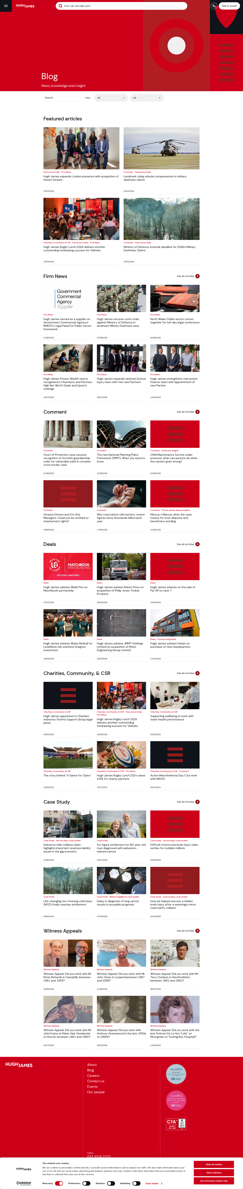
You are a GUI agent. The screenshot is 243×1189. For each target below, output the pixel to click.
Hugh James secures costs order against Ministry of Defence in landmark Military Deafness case (118, 322)
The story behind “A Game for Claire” (67, 775)
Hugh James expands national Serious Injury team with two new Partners (121, 380)
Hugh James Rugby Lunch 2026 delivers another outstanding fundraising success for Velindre (74, 248)
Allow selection (213, 1172)
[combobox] (111, 98)
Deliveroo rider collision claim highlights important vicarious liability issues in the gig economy (67, 848)
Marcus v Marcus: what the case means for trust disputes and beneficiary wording (171, 518)
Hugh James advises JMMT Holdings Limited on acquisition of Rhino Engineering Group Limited (120, 647)
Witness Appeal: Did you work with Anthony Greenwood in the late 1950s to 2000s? (121, 1033)
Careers (93, 1075)
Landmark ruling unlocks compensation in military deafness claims (155, 178)
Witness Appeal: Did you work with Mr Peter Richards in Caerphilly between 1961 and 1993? (67, 977)
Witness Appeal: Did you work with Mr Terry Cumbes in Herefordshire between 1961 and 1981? (174, 977)
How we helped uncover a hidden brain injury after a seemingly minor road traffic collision (173, 904)
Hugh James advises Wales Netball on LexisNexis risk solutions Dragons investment (67, 647)
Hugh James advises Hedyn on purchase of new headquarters (170, 645)
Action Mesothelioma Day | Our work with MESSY (173, 777)
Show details (152, 1183)
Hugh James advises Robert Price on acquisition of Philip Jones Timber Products (120, 590)
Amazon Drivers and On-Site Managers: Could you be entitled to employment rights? (66, 518)
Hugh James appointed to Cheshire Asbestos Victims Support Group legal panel (68, 719)
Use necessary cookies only (214, 1181)
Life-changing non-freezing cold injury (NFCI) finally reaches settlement (67, 902)
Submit (60, 6)
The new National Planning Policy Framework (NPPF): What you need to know (121, 458)
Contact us (95, 1081)
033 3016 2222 (99, 1156)
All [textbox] (98, 97)
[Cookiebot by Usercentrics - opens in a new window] (24, 1183)
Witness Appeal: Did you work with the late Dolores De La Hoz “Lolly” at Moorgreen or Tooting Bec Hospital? (174, 1033)
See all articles (185, 276)
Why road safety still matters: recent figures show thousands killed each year (121, 518)
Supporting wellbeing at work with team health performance (172, 717)
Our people (96, 1092)
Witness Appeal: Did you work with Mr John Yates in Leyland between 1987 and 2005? (121, 977)
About (92, 1064)
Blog (90, 1070)
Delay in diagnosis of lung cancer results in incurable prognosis (118, 902)
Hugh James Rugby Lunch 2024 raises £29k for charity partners (121, 777)
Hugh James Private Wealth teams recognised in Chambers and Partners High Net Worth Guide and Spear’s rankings (67, 383)
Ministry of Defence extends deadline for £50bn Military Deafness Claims (160, 248)
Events (92, 1086)
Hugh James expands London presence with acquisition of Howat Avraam (81, 178)
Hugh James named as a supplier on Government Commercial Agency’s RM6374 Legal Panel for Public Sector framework (67, 324)
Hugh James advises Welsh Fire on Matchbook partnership (65, 588)
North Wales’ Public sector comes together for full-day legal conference (175, 320)
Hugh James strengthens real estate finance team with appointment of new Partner (174, 382)
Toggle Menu (6, 6)
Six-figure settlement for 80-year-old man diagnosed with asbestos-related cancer (121, 848)
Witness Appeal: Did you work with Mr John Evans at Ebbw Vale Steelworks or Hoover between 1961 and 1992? (67, 1033)
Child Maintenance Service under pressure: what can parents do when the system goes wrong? (173, 458)
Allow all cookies (214, 1164)
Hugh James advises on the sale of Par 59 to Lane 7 (172, 588)
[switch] (86, 1183)
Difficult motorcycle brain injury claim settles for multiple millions (174, 846)
